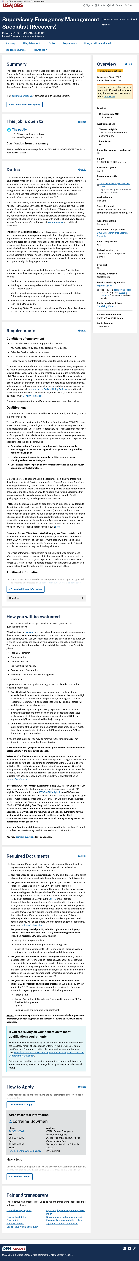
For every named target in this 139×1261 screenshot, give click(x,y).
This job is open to (32, 43)
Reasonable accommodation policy (64, 1220)
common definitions (22, 96)
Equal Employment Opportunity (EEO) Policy (65, 1212)
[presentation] (115, 116)
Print (107, 24)
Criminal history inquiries (19, 1210)
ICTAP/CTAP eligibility (50, 792)
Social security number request (22, 1227)
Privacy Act (12, 1220)
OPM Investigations (32, 396)
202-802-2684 (16, 1131)
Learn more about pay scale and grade (114, 184)
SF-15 (53, 899)
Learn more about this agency (24, 104)
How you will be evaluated (97, 43)
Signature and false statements (62, 1223)
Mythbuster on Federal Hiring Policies (48, 389)
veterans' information (32, 925)
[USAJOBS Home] (13, 6)
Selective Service (15, 1223)
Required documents (15, 50)
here (57, 527)
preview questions (25, 837)
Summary (10, 43)
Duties (52, 43)
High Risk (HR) (104, 285)
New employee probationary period (64, 1217)
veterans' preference (17, 779)
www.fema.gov (55, 222)
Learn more (109, 96)
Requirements (70, 43)
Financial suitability (16, 1217)
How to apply (41, 50)
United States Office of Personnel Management (40, 1255)
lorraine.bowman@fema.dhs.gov (25, 1151)
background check (122, 290)
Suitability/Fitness (106, 306)
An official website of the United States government (25, 1)
